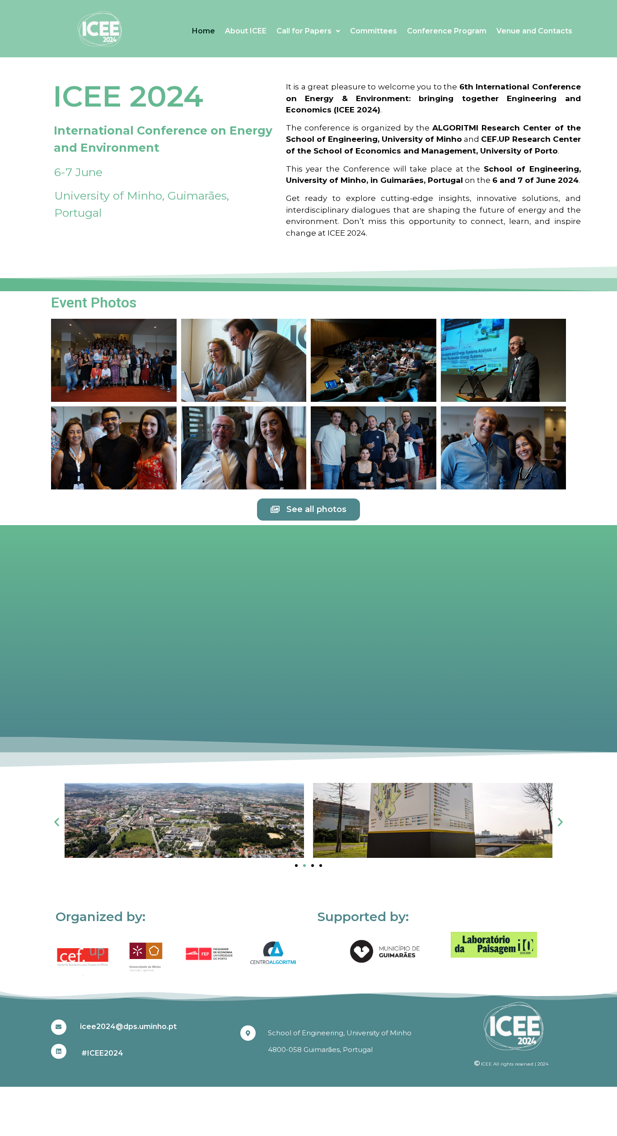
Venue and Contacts (534, 31)
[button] (56, 821)
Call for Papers (304, 31)
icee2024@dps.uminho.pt (128, 1026)
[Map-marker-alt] (248, 1033)
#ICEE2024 (102, 1053)
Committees (373, 31)
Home (203, 31)
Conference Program (446, 31)
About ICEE (245, 31)
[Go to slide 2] (304, 865)
